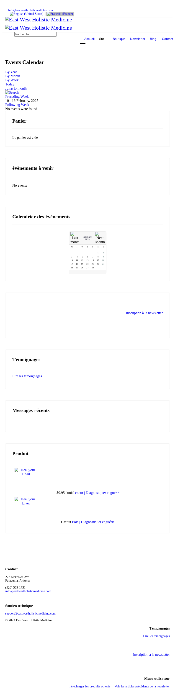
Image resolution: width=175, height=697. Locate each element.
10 (72, 260)
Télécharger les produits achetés (89, 686)
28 (93, 268)
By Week (12, 80)
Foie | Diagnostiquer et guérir (93, 522)
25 (77, 268)
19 (82, 264)
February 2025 (87, 238)
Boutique (119, 39)
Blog (153, 39)
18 (77, 264)
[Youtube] (13, 6)
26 (82, 268)
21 (93, 264)
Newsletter (137, 39)
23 (103, 264)
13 (87, 260)
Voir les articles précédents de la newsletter (142, 686)
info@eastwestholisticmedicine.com (30, 10)
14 (93, 260)
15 (98, 260)
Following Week (17, 105)
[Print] (168, 72)
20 (87, 264)
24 (72, 268)
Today (9, 84)
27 (87, 268)
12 (82, 260)
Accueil (89, 39)
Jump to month (16, 88)
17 (72, 264)
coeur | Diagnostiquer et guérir (97, 493)
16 (103, 260)
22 (98, 264)
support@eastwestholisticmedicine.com (30, 613)
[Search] (87, 92)
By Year (11, 72)
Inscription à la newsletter (144, 313)
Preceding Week (17, 96)
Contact (167, 39)
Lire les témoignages (27, 376)
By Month (12, 76)
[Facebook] (6, 6)
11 (77, 260)
